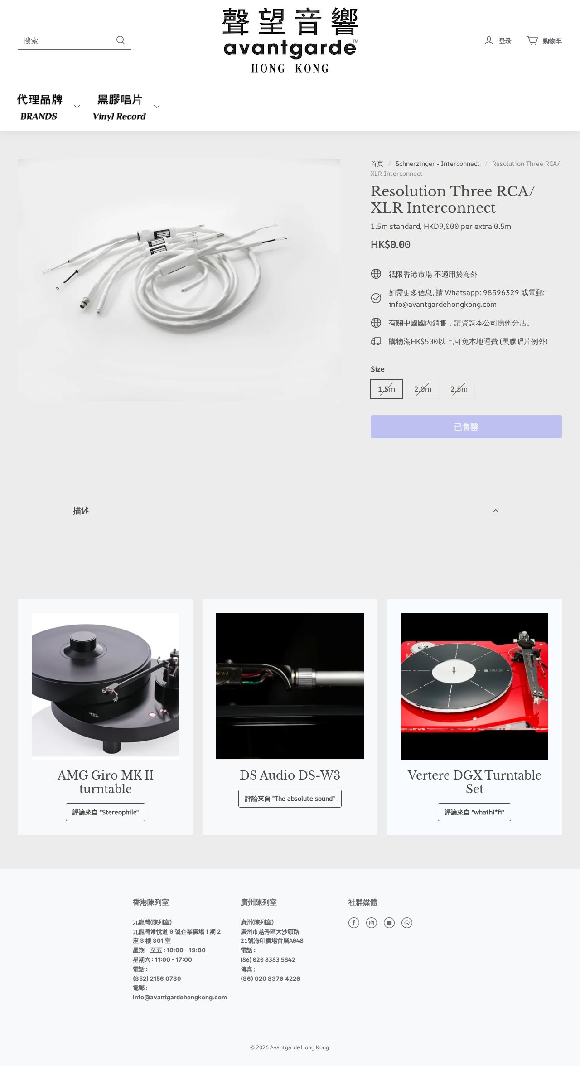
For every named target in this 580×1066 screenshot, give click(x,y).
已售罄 (466, 426)
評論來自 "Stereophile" (105, 812)
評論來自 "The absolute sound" (290, 798)
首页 (377, 163)
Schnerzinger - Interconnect (438, 163)
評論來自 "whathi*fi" (474, 812)
